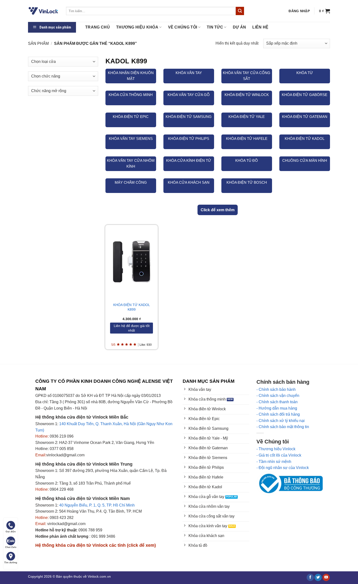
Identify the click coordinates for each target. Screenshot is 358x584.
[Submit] (240, 11)
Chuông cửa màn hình (304, 160)
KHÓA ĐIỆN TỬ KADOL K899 (131, 307)
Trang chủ (97, 27)
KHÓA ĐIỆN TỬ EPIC (131, 117)
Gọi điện (11, 531)
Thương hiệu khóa (137, 27)
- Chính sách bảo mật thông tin (282, 427)
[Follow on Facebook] (310, 577)
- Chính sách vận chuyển (277, 395)
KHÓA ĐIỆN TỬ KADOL (304, 138)
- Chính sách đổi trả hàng (278, 414)
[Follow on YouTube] (326, 577)
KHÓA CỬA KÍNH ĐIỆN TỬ (188, 160)
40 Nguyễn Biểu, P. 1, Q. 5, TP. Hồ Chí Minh (97, 505)
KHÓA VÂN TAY (189, 73)
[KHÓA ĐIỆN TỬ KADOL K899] (131, 261)
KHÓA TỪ (304, 73)
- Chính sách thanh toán (277, 402)
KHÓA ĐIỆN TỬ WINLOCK (247, 95)
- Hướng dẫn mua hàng (276, 408)
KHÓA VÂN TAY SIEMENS (131, 138)
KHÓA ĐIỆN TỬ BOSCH (246, 182)
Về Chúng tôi (182, 27)
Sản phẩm (38, 43)
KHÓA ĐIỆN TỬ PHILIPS (188, 138)
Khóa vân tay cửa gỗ (189, 95)
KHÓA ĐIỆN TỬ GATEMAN (304, 117)
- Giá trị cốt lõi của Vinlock (278, 455)
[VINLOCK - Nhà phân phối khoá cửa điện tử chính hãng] (43, 11)
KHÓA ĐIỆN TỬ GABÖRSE (304, 95)
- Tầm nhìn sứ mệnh (273, 462)
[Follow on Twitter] (318, 577)
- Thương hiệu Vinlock (275, 449)
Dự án (239, 27)
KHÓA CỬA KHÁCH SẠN (188, 182)
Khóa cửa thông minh (131, 95)
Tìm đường (10, 562)
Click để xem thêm (218, 210)
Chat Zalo (10, 547)
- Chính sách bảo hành (276, 389)
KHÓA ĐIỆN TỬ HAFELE (246, 138)
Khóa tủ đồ (246, 160)
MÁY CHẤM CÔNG (131, 182)
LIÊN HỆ (260, 27)
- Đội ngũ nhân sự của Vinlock (282, 468)
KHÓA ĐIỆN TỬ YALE (246, 117)
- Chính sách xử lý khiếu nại (280, 421)
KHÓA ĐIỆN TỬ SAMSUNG (189, 117)
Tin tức (215, 27)
